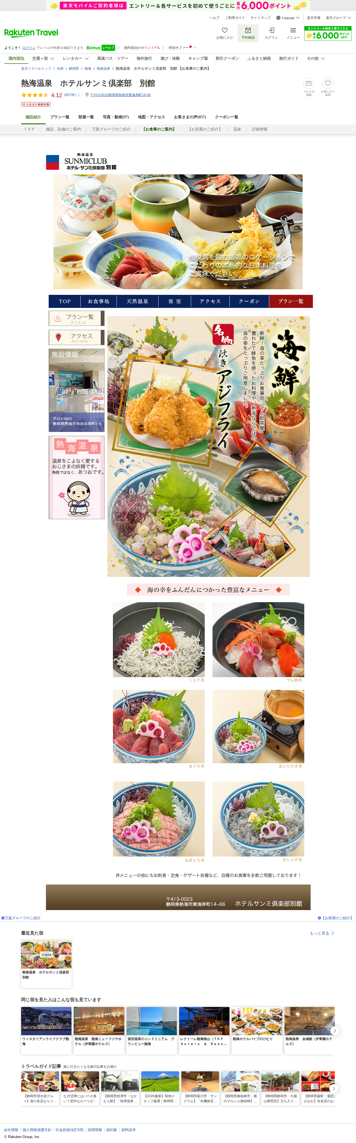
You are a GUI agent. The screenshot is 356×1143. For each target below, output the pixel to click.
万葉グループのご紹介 (111, 129)
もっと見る (319, 933)
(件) (70, 95)
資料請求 (128, 1130)
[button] (68, 943)
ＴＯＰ (29, 129)
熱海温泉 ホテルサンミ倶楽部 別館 (88, 83)
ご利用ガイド (235, 18)
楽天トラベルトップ (36, 69)
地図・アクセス (151, 117)
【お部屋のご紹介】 (204, 129)
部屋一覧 (86, 117)
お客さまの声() (190, 117)
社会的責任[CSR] (69, 1130)
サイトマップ (261, 18)
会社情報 (11, 1130)
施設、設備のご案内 (63, 129)
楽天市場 (313, 18)
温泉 (237, 129)
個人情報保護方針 (37, 1130)
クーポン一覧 (226, 117)
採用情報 (95, 1130)
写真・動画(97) (116, 117)
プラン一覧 (60, 117)
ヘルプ (214, 18)
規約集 (111, 1130)
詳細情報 (260, 129)
